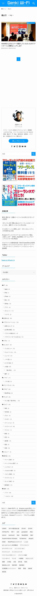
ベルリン (9, 496)
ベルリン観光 (10, 474)
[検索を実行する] (33, 154)
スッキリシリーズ (17, 552)
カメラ (8, 314)
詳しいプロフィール (19, 141)
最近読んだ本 (6, 565)
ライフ (6, 404)
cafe (18, 532)
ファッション (9, 423)
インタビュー (10, 348)
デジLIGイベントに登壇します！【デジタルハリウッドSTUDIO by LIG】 (18, 230)
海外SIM (14, 565)
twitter (4, 542)
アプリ (7, 307)
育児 (7, 437)
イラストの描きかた (11, 333)
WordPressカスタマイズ (15, 542)
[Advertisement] (18, 85)
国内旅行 (8, 485)
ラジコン (8, 430)
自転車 (8, 441)
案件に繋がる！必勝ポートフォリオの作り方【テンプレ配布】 (18, 218)
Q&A (31, 535)
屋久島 (20, 562)
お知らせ (7, 318)
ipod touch (11, 535)
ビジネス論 (9, 363)
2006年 (4, 528)
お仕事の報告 (10, 329)
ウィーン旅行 (9, 459)
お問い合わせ (30, 590)
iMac (31, 532)
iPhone (7, 296)
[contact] (25, 146)
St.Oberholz (23, 538)
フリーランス (8, 385)
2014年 (24, 528)
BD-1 (12, 532)
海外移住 (21, 565)
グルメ (7, 415)
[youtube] (22, 146)
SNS (7, 408)
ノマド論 (8, 359)
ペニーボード (6, 558)
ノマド (6, 378)
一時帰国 (20, 558)
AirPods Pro (5, 532)
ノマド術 (8, 381)
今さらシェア (29, 558)
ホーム (11, 588)
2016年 (30, 528)
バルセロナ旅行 (10, 470)
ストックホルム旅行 (11, 463)
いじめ (26, 542)
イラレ (6, 341)
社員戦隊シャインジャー (9, 568)
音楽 (7, 448)
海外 (6, 489)
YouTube (8, 412)
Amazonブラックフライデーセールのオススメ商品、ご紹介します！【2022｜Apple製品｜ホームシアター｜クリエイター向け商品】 (18, 237)
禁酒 (24, 568)
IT (5, 285)
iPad (7, 292)
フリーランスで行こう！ (9, 555)
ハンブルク (9, 467)
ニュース (8, 356)
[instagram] (17, 146)
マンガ (6, 397)
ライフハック (10, 426)
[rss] (23, 584)
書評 (7, 374)
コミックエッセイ (19, 548)
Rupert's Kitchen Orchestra (9, 538)
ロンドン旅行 (9, 481)
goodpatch (25, 532)
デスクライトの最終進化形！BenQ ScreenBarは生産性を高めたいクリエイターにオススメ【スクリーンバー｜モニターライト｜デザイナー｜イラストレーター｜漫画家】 (18, 245)
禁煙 (19, 568)
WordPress (9, 393)
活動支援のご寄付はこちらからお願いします (14, 590)
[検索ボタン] (33, 3)
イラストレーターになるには (14, 337)
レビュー (7, 452)
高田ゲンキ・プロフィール (21, 588)
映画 (7, 433)
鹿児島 (4, 572)
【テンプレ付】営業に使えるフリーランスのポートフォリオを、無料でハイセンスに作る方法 (18, 224)
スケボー (8, 419)
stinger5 (31, 538)
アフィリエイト (24, 545)
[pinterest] (20, 146)
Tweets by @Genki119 (8, 260)
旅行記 (6, 456)
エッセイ (7, 345)
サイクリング (6, 552)
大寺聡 (9, 562)
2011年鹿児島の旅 (14, 528)
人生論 (8, 366)
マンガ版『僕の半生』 (12, 400)
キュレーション (10, 352)
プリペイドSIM (22, 555)
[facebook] (12, 146)
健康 (3, 562)
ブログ (6, 389)
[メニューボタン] (3, 3)
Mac (7, 300)
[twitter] (14, 146)
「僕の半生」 (10, 370)
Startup (8, 303)
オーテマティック (7, 548)
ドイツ (8, 492)
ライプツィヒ (9, 478)
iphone (4, 535)
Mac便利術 (25, 535)
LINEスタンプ (9, 326)
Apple (7, 289)
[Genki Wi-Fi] (18, 3)
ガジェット (9, 311)
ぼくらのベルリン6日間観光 (10, 545)
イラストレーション (10, 322)
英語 (7, 444)
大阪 (14, 562)
